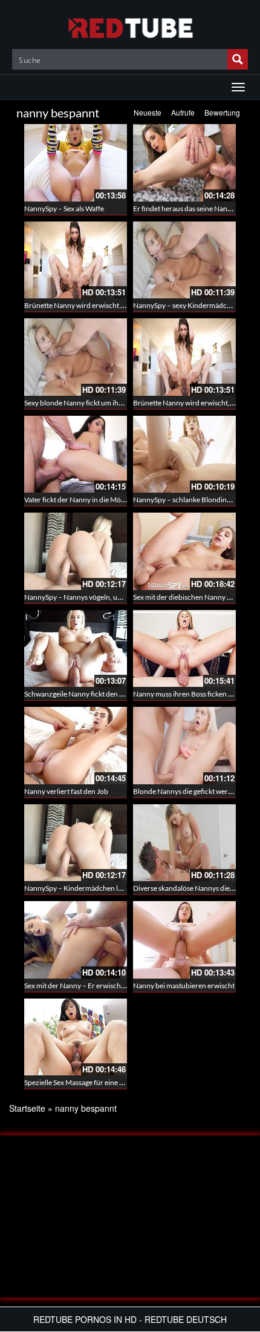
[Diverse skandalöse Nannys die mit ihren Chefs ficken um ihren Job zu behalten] (184, 843)
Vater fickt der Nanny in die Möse (76, 499)
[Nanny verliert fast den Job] (75, 745)
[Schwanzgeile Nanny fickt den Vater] (75, 648)
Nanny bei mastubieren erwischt (184, 985)
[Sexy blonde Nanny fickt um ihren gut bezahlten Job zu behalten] (75, 357)
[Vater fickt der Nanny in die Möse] (75, 454)
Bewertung (222, 112)
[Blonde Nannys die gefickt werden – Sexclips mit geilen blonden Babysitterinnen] (184, 745)
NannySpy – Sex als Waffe (64, 208)
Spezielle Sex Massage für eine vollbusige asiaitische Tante (114, 1082)
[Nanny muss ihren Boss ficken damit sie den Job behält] (184, 648)
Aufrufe (183, 112)
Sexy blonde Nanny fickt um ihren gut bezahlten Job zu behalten (124, 402)
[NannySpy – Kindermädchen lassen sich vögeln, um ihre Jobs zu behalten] (75, 843)
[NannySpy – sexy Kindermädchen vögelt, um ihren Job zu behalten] (184, 260)
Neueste (147, 112)
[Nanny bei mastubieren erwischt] (184, 940)
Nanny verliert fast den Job (66, 791)
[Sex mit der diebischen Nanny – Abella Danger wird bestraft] (184, 551)
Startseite (27, 1108)
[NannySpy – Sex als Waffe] (75, 163)
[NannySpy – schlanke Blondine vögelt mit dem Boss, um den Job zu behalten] (184, 454)
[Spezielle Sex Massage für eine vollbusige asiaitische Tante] (75, 1037)
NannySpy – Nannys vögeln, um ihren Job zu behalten (108, 597)
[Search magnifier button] (237, 59)
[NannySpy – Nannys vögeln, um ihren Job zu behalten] (75, 551)
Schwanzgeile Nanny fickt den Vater (80, 693)
